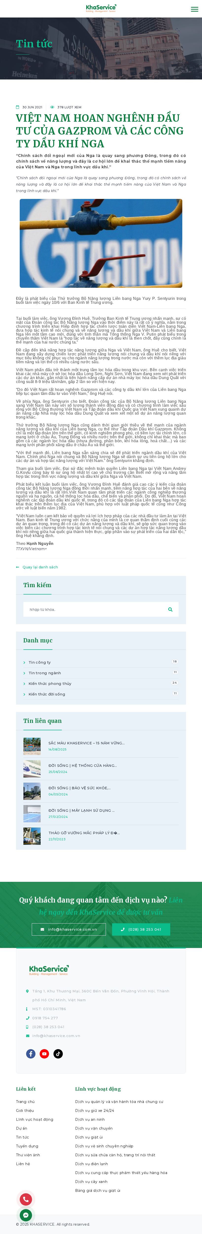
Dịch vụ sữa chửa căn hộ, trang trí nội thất (115, 1155)
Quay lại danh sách (40, 567)
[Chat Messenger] (26, 1215)
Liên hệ (23, 1164)
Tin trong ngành (102, 672)
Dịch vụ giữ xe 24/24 (94, 1110)
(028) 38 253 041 (144, 929)
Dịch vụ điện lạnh (91, 1164)
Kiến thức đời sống (102, 694)
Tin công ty (102, 662)
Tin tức (22, 1137)
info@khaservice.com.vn (72, 929)
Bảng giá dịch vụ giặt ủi (97, 1190)
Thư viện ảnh (28, 1155)
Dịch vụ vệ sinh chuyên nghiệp (104, 1146)
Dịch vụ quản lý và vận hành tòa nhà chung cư (119, 1101)
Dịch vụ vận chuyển (94, 1128)
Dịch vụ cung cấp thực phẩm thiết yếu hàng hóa (121, 1173)
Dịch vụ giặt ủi (89, 1137)
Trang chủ (25, 1101)
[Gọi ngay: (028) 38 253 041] (26, 1199)
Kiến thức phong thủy (102, 683)
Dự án (21, 1128)
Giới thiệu (25, 1110)
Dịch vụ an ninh (90, 1119)
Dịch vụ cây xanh (91, 1181)
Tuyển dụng (27, 1146)
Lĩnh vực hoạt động (34, 1119)
